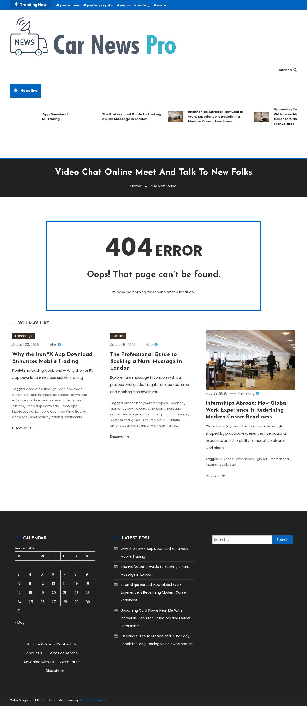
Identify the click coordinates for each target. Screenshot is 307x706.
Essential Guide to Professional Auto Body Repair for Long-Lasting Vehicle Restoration (157, 640)
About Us (34, 653)
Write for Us (70, 661)
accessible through (41, 389)
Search (285, 69)
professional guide (125, 420)
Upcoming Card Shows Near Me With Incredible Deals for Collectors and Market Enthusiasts (156, 618)
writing (143, 5)
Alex (53, 344)
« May (19, 622)
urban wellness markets (159, 425)
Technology (23, 336)
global (262, 459)
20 (54, 592)
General (118, 336)
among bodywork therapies (146, 403)
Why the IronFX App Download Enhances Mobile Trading (154, 552)
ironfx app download (43, 406)
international (279, 459)
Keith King (246, 393)
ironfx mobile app (43, 411)
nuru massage (176, 414)
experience (245, 459)
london (157, 408)
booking (177, 403)
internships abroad (221, 464)
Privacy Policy (39, 644)
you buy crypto (100, 5)
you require (69, 5)
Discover (20, 428)
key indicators (138, 408)
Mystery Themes (92, 700)
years (125, 5)
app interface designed (49, 394)
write (161, 5)
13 (53, 583)
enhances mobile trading (62, 400)
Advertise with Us (39, 661)
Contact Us (66, 644)
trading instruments (67, 417)
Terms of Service (63, 653)
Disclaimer (55, 670)
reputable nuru (154, 420)
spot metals (39, 417)
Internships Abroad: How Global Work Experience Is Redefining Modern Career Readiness (210, 117)
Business (226, 459)
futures (18, 406)
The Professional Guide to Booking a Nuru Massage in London (126, 116)
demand (117, 408)
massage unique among (142, 414)
